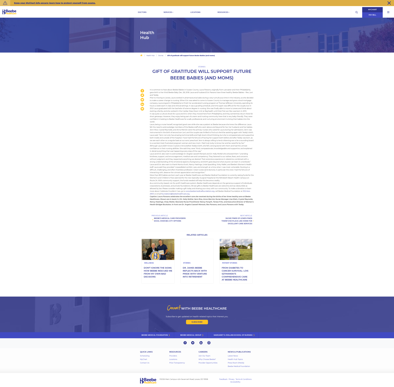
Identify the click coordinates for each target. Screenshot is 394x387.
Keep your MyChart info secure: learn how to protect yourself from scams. (55, 3)
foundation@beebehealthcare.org (175, 194)
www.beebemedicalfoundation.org (200, 191)
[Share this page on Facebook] (142, 90)
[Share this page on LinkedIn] (142, 104)
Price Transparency (177, 363)
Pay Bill (372, 15)
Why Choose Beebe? (207, 359)
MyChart (372, 10)
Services (168, 12)
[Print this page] (142, 109)
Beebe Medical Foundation (154, 335)
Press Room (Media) (236, 363)
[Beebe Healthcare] (9, 14)
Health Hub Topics (235, 359)
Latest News (233, 356)
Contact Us (144, 363)
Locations (195, 12)
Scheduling (144, 356)
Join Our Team (204, 356)
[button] (389, 3)
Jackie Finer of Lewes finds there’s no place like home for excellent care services (237, 221)
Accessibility (235, 382)
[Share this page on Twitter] (142, 95)
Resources (223, 12)
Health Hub (150, 55)
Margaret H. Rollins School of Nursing (233, 335)
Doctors (142, 12)
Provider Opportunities (208, 363)
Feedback (223, 379)
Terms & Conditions (244, 379)
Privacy (231, 379)
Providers (173, 356)
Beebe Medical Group (190, 335)
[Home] (141, 55)
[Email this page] (142, 100)
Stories (160, 55)
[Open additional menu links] (388, 12)
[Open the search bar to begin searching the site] (356, 12)
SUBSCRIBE (197, 322)
